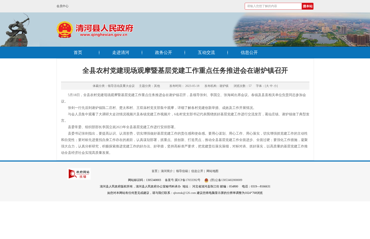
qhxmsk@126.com (184, 192)
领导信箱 (182, 171)
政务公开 (163, 52)
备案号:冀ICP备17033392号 (182, 180)
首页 (78, 52)
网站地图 (212, 171)
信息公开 (249, 52)
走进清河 (120, 52)
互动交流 (206, 52)
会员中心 (63, 6)
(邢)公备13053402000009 (226, 180)
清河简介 (167, 171)
